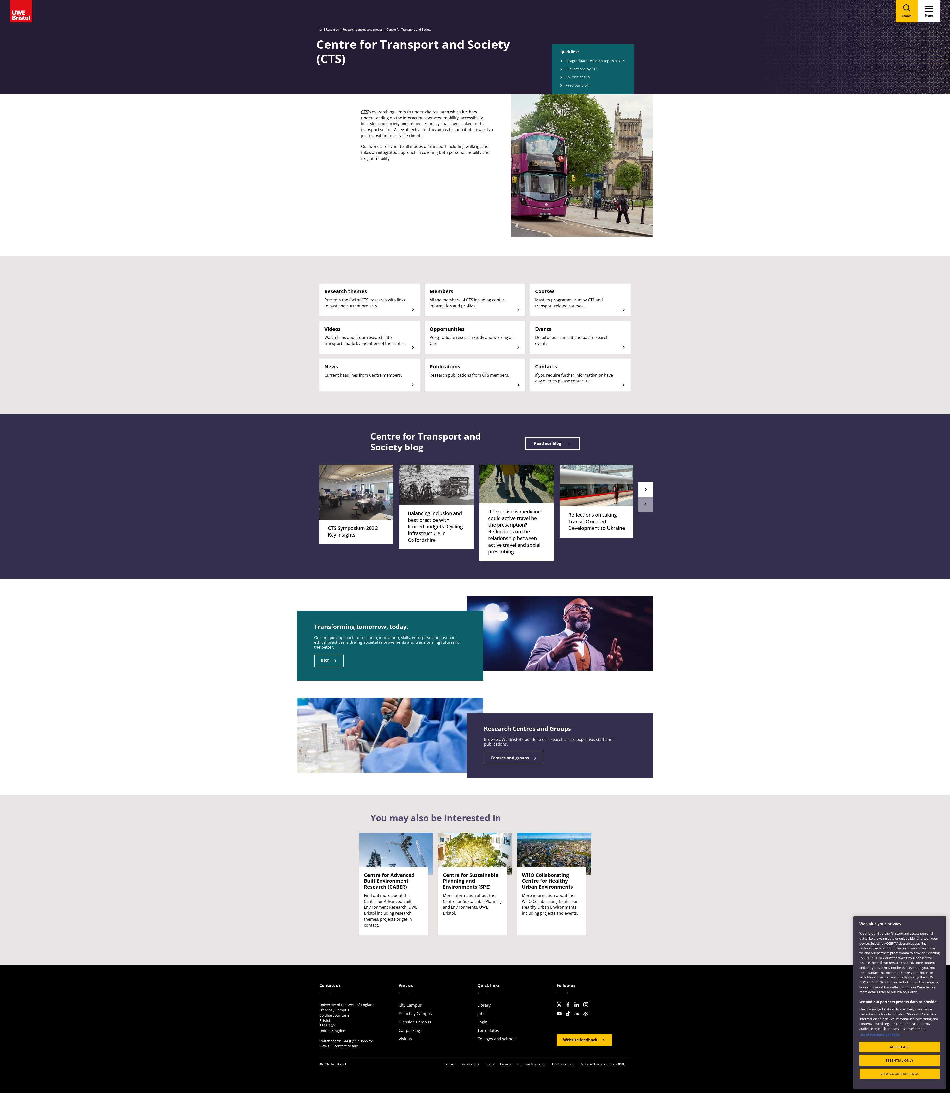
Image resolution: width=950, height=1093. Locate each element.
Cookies (505, 1064)
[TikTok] (569, 1017)
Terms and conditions (531, 1064)
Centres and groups (510, 757)
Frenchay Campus (415, 1013)
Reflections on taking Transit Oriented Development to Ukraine (596, 521)
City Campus (410, 1005)
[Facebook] (569, 1008)
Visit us (405, 1039)
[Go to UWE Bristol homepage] (320, 29)
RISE (325, 661)
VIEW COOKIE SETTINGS (899, 1073)
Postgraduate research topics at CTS (595, 60)
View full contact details (339, 1046)
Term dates (488, 1030)
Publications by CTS (581, 69)
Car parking (409, 1030)
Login (482, 1022)
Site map (450, 1064)
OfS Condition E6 (563, 1064)
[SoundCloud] (578, 1017)
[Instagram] (587, 1008)
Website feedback (580, 1040)
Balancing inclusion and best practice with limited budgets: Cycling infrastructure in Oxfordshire (435, 526)
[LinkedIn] (578, 1008)
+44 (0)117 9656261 (358, 1041)
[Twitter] (561, 1008)
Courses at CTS (577, 77)
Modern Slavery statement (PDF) (603, 1064)
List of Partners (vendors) (879, 1034)
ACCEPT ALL (900, 1047)
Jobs (481, 1013)
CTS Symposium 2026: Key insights (353, 531)
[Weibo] (587, 1017)
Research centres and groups (362, 29)
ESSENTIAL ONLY (899, 1060)
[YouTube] (561, 1017)
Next (645, 489)
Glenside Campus (415, 1022)
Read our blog (577, 85)
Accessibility (470, 1064)
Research (332, 29)
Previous (645, 504)
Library (484, 1005)
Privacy (490, 1064)
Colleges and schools (497, 1039)
